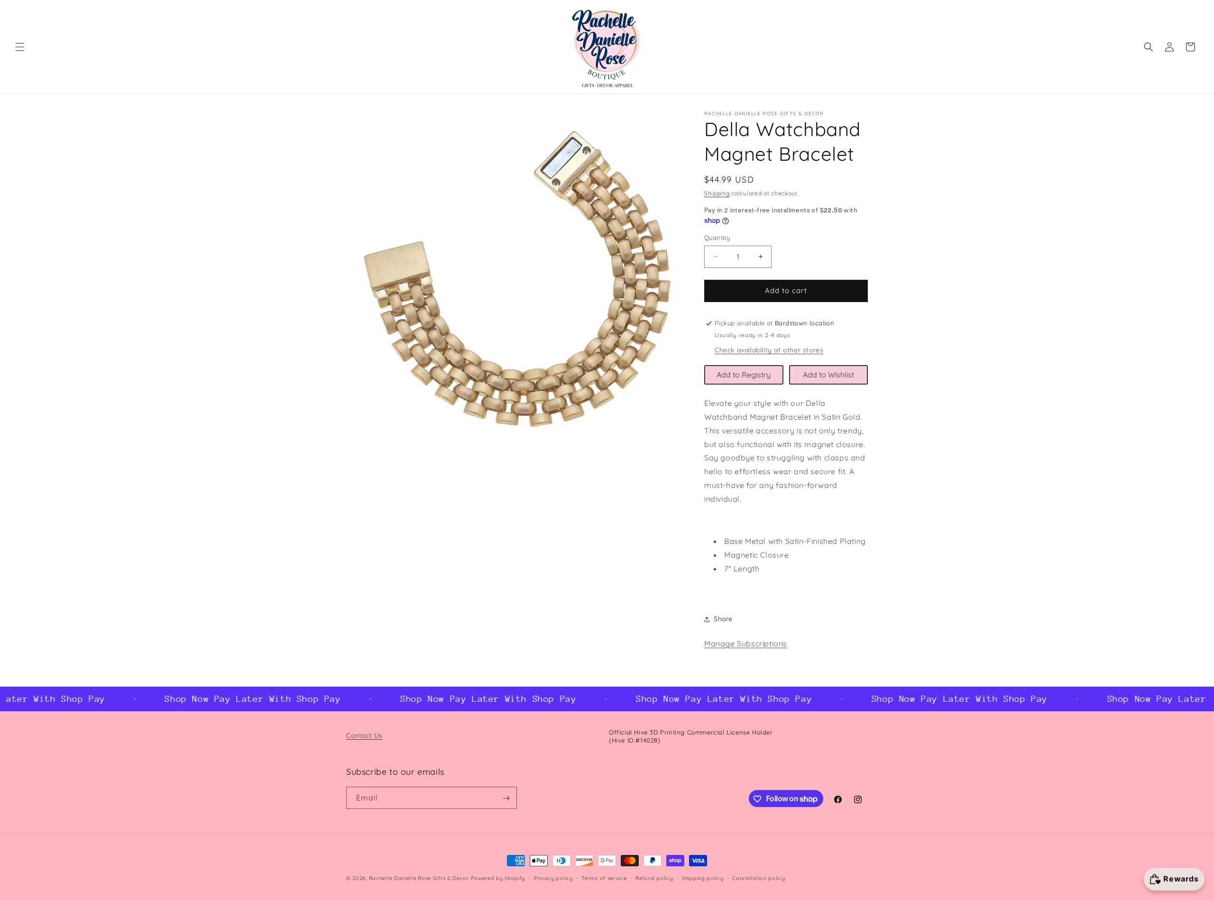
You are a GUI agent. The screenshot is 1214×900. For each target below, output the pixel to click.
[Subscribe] (506, 798)
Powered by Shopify (498, 878)
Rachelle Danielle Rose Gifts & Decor (419, 878)
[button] (19, 47)
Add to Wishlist (828, 374)
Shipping (717, 193)
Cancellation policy (758, 877)
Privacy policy (553, 877)
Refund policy (654, 877)
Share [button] (723, 619)
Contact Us (364, 735)
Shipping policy (703, 877)
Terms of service (603, 877)
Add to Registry (744, 374)
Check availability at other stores (769, 350)
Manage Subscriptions (745, 643)
